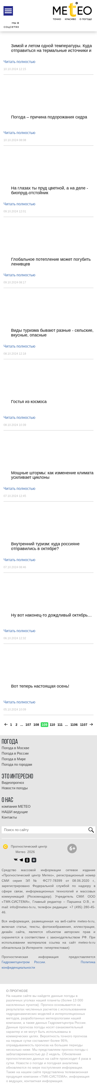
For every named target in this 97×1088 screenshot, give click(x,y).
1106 (74, 725)
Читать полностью (19, 62)
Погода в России (15, 753)
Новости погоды (15, 788)
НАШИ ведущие (15, 812)
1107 (83, 725)
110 (52, 725)
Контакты (9, 817)
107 (28, 725)
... (21, 725)
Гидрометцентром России (23, 962)
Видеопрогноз (13, 783)
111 (60, 725)
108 (36, 725)
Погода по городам (17, 764)
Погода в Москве (15, 748)
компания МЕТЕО (16, 806)
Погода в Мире (14, 759)
